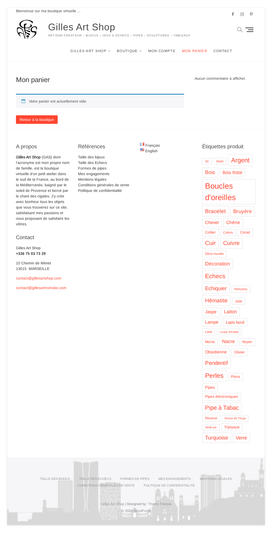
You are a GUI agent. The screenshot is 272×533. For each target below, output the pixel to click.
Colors (228, 232)
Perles (214, 375)
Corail (245, 232)
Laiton (230, 311)
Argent (240, 160)
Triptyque (232, 427)
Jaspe (210, 311)
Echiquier (216, 288)
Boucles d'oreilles (220, 191)
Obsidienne (216, 352)
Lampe (211, 322)
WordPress (142, 511)
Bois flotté (232, 172)
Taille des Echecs (92, 162)
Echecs (215, 276)
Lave (208, 332)
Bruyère (242, 211)
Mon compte (162, 51)
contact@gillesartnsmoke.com (41, 288)
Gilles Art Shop (81, 27)
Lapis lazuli (235, 322)
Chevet (212, 222)
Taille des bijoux (91, 157)
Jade (238, 301)
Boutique (127, 51)
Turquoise (216, 438)
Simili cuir (211, 427)
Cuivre (231, 243)
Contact (223, 51)
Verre (241, 438)
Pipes (210, 387)
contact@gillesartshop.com (38, 278)
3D (207, 161)
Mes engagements (93, 174)
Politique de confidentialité (100, 190)
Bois (210, 172)
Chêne (233, 222)
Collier (210, 232)
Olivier (239, 352)
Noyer (247, 342)
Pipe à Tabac (222, 407)
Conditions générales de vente (103, 185)
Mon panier (194, 51)
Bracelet (215, 211)
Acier (220, 161)
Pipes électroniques (221, 397)
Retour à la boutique (37, 119)
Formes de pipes (92, 168)
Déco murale (214, 254)
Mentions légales (92, 179)
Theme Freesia (159, 504)
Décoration (217, 263)
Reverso (211, 418)
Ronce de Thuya (235, 418)
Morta (210, 342)
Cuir (210, 243)
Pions (235, 377)
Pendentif (216, 363)
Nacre (228, 341)
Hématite (216, 300)
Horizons (240, 289)
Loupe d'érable (229, 331)
